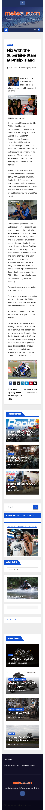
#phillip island (31, 68)
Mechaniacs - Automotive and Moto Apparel (22, 527)
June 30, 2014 (16, 717)
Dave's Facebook (13, 620)
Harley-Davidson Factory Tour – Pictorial (20, 740)
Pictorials (19, 709)
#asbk (23, 68)
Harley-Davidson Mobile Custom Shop (19, 460)
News (11, 679)
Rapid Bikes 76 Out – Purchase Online (22, 433)
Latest (9, 45)
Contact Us (8, 760)
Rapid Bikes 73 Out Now (21, 485)
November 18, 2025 (19, 663)
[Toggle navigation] (21, 30)
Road (11, 655)
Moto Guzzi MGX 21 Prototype (21, 684)
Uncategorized (20, 679)
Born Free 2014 (18, 713)
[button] (35, 30)
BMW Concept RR (21, 659)
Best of (11, 733)
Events (11, 709)
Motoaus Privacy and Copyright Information (19, 765)
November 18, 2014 (19, 690)
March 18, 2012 (17, 744)
